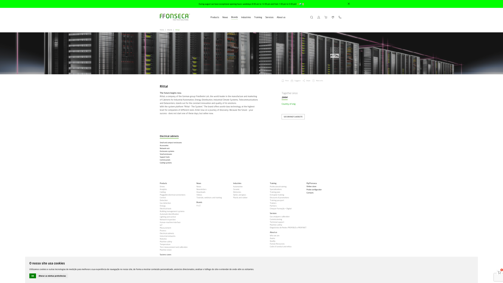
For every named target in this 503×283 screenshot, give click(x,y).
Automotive (238, 187)
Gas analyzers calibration (280, 217)
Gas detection (165, 203)
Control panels (165, 160)
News (225, 17)
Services (269, 17)
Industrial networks (168, 236)
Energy (163, 206)
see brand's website (293, 117)
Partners (273, 206)
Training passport (277, 200)
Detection (164, 200)
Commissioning (276, 219)
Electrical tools (165, 209)
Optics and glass (239, 195)
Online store (311, 186)
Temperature (165, 244)
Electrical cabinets (167, 233)
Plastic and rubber (240, 198)
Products (215, 17)
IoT (161, 225)
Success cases (165, 255)
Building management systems (172, 211)
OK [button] (32, 276)
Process (163, 231)
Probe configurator (314, 190)
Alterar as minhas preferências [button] (52, 276)
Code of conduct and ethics (281, 247)
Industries (246, 17)
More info (319, 81)
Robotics (163, 239)
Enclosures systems (167, 151)
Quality (272, 241)
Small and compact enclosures (171, 143)
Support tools (165, 157)
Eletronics (237, 192)
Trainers (273, 203)
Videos (199, 195)
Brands (234, 17)
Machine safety (166, 242)
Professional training (278, 187)
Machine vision (166, 250)
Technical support (277, 222)
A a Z (198, 206)
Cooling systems (166, 163)
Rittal (177, 30)
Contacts (310, 193)
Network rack (165, 148)
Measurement (165, 228)
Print (287, 81)
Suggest (297, 81)
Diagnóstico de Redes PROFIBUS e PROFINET (288, 228)
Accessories (164, 145)
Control (163, 198)
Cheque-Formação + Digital (280, 209)
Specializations (276, 189)
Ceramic (236, 189)
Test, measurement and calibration (174, 247)
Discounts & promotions (279, 198)
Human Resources (277, 244)
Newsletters (201, 189)
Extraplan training (277, 195)
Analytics (163, 189)
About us (281, 17)
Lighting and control (168, 217)
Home (162, 30)
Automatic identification (169, 214)
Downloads (201, 192)
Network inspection (168, 220)
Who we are (274, 236)
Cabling (163, 192)
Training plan (275, 192)
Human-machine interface (170, 222)
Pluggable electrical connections (172, 195)
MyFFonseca (312, 183)
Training (258, 17)
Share (308, 81)
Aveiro (272, 238)
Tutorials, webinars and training (209, 198)
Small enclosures (166, 154)
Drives (162, 187)
